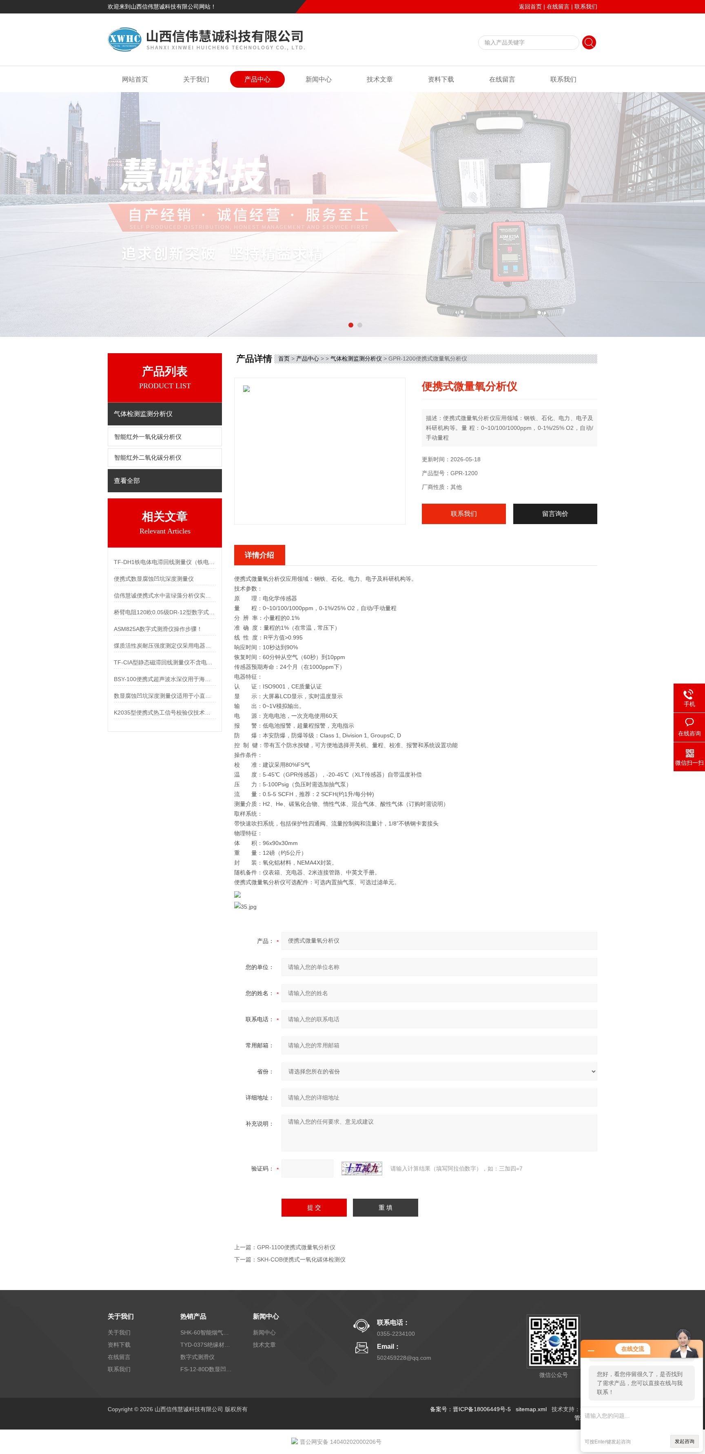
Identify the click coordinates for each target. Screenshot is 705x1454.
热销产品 (193, 1316)
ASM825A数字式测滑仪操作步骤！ (158, 629)
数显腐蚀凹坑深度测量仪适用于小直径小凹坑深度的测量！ (165, 696)
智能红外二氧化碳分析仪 (148, 457)
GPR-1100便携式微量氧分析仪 (296, 1247)
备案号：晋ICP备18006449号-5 (470, 1409)
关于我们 (196, 79)
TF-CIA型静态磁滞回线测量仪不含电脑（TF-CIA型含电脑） (165, 662)
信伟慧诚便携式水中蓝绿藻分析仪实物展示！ (165, 595)
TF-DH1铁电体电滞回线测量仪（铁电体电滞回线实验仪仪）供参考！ (165, 562)
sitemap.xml (531, 1409)
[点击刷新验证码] (361, 1168)
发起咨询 (684, 1441)
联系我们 (585, 6)
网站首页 (135, 79)
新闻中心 (319, 79)
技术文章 (380, 79)
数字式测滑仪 (197, 1357)
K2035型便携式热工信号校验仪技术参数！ (165, 712)
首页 (284, 358)
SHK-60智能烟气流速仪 (206, 1332)
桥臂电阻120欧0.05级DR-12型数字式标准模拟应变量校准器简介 (165, 612)
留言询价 (555, 513)
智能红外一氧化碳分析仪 (148, 437)
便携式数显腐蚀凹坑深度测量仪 (154, 578)
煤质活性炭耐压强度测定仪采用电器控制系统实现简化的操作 (165, 645)
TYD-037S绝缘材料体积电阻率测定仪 (206, 1344)
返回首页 (530, 6)
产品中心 (257, 79)
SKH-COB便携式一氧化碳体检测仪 (301, 1259)
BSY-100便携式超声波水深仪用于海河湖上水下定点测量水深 (165, 679)
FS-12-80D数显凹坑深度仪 (206, 1369)
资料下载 (441, 79)
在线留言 (558, 6)
